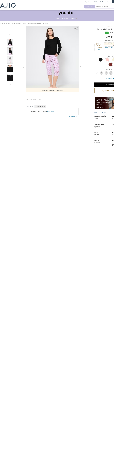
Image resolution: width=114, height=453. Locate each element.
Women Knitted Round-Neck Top (38, 23)
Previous (23, 66)
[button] (9, 34)
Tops (24, 23)
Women (8, 23)
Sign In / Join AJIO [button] (91, 2)
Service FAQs (72, 116)
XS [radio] (101, 73)
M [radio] (110, 73)
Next (79, 66)
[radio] (100, 61)
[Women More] (70, 18)
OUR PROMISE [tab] (40, 106)
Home (2, 23)
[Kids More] (76, 18)
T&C (98, 49)
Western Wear (16, 23)
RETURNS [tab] (30, 106)
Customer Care (105, 2)
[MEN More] (61, 18)
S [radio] (106, 73)
